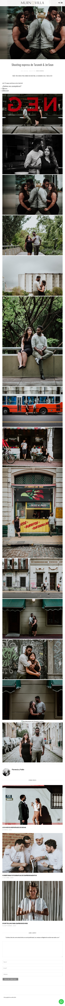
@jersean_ (5, 89)
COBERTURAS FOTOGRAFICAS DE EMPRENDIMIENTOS (19, 875)
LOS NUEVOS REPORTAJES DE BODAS (14, 827)
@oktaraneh (5, 91)
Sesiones (40, 71)
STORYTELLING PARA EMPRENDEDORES (15, 923)
